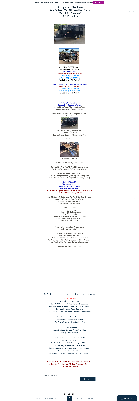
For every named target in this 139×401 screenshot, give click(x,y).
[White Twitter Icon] (133, 203)
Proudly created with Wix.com (84, 398)
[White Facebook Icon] (133, 199)
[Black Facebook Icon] (64, 394)
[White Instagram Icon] (133, 207)
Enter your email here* (50, 375)
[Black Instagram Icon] (73, 394)
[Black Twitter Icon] (69, 394)
